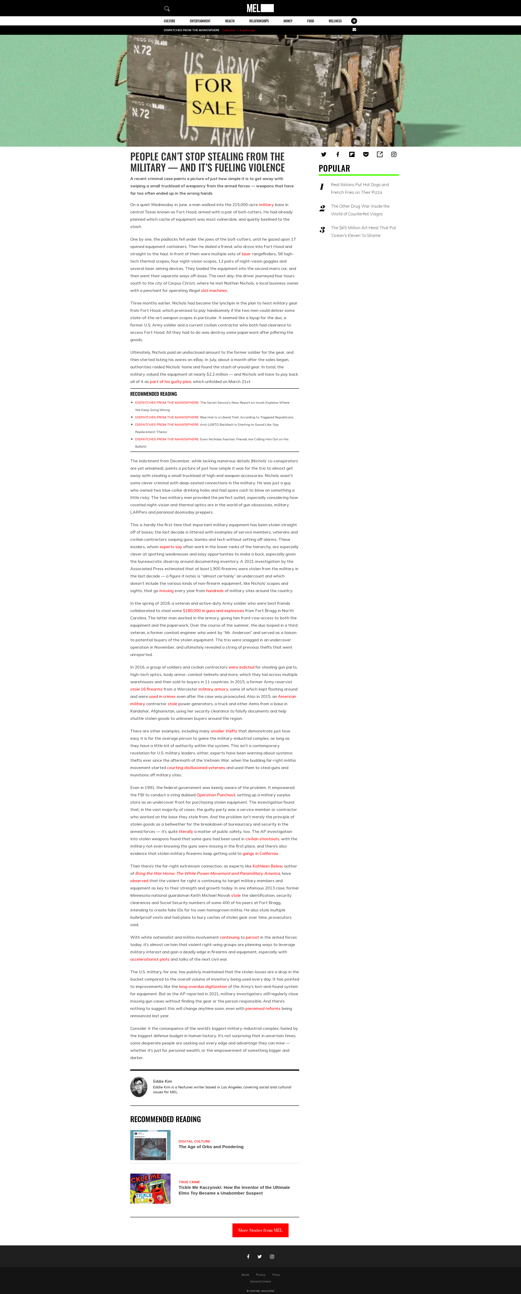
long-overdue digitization (203, 986)
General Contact (260, 1281)
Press (276, 1274)
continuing (230, 937)
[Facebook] (338, 154)
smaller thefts (224, 730)
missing (166, 590)
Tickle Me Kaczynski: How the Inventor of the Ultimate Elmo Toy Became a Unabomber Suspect (234, 1190)
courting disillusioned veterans (196, 767)
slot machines (214, 290)
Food (310, 21)
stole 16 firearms (146, 689)
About (245, 1274)
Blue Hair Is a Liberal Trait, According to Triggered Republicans (214, 417)
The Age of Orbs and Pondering (211, 1146)
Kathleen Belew (267, 865)
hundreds (215, 590)
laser (246, 253)
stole (172, 703)
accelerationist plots (150, 959)
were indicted (241, 667)
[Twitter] (324, 154)
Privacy (260, 1274)
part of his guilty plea (170, 381)
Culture (169, 21)
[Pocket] (366, 154)
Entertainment (200, 21)
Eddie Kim (228, 30)
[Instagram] (394, 154)
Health (229, 21)
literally (186, 831)
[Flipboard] (352, 154)
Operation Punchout (216, 794)
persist (252, 937)
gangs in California (260, 853)
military (266, 204)
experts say (171, 546)
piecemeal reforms (262, 1008)
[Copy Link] (380, 154)
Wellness (335, 21)
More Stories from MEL (260, 1230)
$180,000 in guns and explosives (213, 610)
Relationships (259, 21)
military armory (213, 689)
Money (287, 21)
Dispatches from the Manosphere (191, 30)
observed (139, 880)
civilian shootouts (262, 838)
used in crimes (162, 696)
